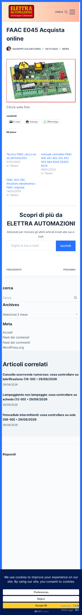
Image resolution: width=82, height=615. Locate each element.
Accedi (8, 332)
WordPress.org (13, 347)
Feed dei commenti (16, 342)
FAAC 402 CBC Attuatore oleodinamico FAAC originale (20, 183)
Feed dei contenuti (16, 337)
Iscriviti (65, 246)
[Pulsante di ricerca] (75, 298)
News (65, 48)
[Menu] (72, 12)
